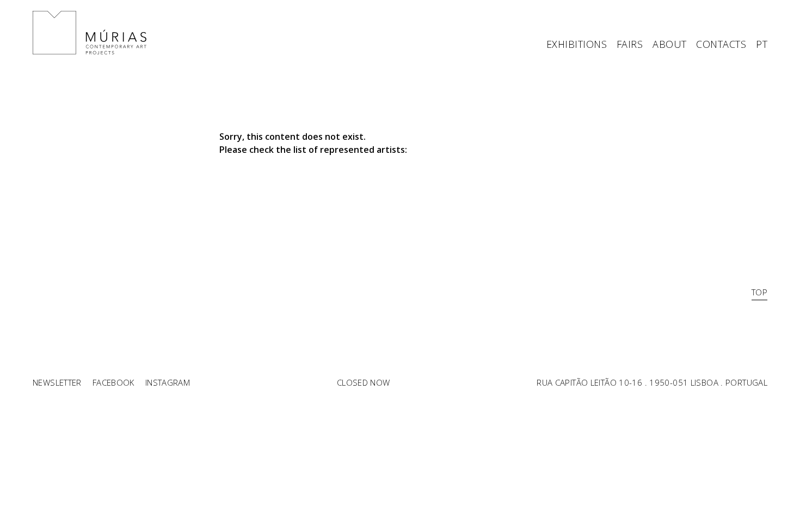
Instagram (167, 382)
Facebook (113, 382)
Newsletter (57, 382)
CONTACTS (721, 45)
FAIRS (630, 45)
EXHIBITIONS (576, 45)
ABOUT (669, 45)
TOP (759, 292)
